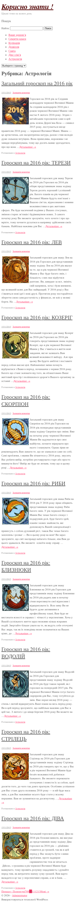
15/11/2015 (6, 92)
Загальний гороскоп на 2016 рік (37, 83)
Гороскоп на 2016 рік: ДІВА (32, 818)
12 (36, 891)
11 (33, 891)
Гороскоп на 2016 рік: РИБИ (33, 483)
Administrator (19, 895)
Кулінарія (14, 43)
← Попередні (17, 891)
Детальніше (27, 147)
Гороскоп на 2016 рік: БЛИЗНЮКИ (25, 566)
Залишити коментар (21, 92)
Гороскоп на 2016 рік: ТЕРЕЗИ (36, 162)
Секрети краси (17, 39)
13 (39, 891)
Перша (5, 891)
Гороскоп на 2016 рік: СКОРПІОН (25, 400)
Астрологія (15, 59)
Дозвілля (13, 47)
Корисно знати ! (27, 6)
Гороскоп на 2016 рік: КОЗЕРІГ (36, 317)
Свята (12, 51)
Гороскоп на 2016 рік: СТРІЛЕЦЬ (25, 735)
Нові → (44, 891)
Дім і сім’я (14, 55)
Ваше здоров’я (17, 35)
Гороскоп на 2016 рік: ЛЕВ (31, 241)
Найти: (5, 28)
